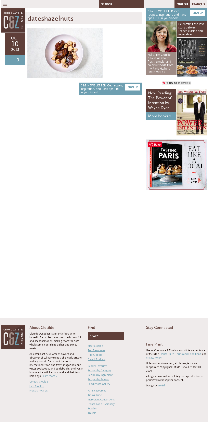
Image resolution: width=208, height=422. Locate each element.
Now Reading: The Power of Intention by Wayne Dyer (160, 100)
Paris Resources (97, 390)
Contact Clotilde (38, 381)
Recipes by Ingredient (100, 375)
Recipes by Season (98, 379)
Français (198, 4)
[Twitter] (153, 4)
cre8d (161, 385)
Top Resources (96, 350)
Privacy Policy (153, 357)
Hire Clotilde (36, 386)
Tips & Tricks (95, 395)
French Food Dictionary (101, 404)
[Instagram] (164, 4)
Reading (92, 408)
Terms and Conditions (188, 354)
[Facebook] (147, 4)
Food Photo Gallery (99, 384)
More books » (159, 115)
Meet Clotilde (95, 346)
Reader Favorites (97, 366)
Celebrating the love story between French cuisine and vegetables (191, 29)
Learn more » (49, 376)
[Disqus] (84, 156)
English (182, 4)
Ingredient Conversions (101, 399)
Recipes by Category (99, 370)
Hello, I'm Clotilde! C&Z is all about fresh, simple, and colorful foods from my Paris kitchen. (160, 63)
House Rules (167, 354)
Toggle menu (5, 4)
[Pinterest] (158, 4)
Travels (92, 413)
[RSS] (170, 4)
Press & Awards (38, 390)
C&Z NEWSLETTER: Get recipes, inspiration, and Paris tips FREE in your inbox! (109, 88)
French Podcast (96, 359)
